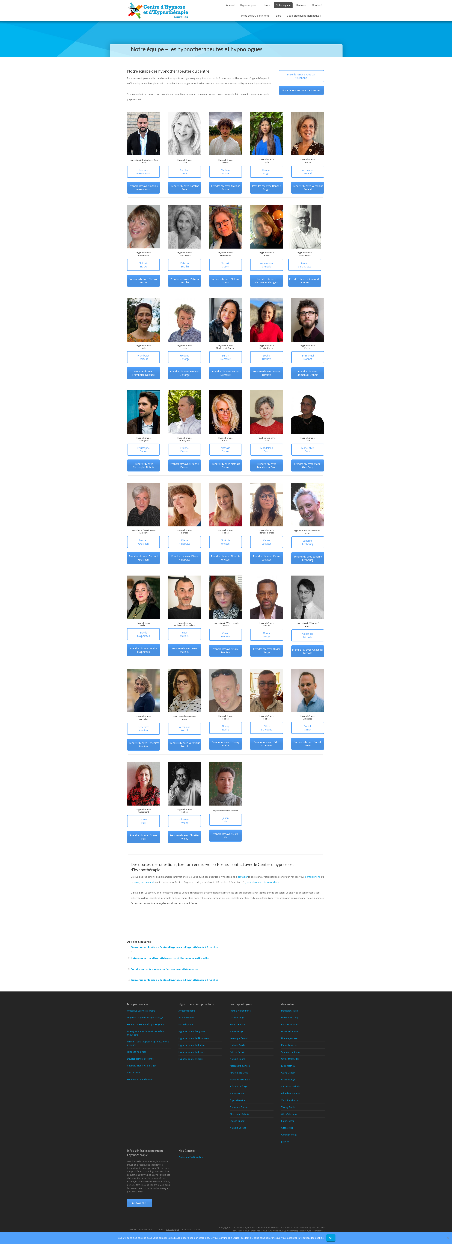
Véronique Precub (184, 728)
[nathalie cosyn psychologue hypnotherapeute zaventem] (225, 227)
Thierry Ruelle (226, 727)
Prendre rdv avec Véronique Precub (184, 744)
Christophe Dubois (143, 449)
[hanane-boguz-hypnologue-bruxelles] (266, 133)
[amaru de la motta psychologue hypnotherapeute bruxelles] (304, 227)
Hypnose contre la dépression (194, 1038)
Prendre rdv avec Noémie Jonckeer (225, 558)
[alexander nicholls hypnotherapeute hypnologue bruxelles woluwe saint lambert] (307, 597)
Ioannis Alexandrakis (143, 171)
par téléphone (312, 876)
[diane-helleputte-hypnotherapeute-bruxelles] (184, 504)
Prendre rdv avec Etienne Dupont (184, 465)
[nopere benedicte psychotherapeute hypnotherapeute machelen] (143, 690)
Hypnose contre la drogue (192, 1052)
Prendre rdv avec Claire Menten (225, 650)
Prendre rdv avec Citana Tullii (143, 837)
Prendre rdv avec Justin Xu (225, 835)
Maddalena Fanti (266, 449)
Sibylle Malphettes (143, 634)
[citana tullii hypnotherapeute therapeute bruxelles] (143, 784)
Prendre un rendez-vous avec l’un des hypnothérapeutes (164, 969)
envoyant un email (144, 882)
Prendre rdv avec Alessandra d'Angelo (266, 280)
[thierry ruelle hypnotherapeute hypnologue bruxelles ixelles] (225, 690)
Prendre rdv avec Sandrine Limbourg (308, 558)
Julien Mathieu (184, 634)
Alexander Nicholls (307, 635)
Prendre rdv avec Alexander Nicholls (307, 651)
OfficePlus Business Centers (141, 1010)
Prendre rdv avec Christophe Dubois (143, 465)
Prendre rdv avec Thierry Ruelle (225, 743)
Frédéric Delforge (185, 357)
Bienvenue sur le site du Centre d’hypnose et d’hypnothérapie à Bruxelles (174, 947)
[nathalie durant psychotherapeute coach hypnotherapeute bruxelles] (225, 412)
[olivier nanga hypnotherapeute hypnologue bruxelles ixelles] (266, 597)
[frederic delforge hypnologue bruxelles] (184, 320)
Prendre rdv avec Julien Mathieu (185, 650)
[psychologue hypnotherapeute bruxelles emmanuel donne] (307, 320)
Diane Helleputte (184, 542)
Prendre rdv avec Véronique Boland (307, 187)
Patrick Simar (307, 727)
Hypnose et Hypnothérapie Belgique (145, 1024)
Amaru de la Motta (304, 264)
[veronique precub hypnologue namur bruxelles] (184, 690)
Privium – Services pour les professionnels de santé (148, 1043)
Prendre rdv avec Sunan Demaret (225, 373)
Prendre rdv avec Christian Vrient (185, 837)
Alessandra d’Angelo (240, 1065)
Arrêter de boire (187, 1010)
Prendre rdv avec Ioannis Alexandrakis (143, 187)
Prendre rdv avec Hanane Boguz (266, 187)
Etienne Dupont (184, 449)
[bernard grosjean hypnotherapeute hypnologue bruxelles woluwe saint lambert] (143, 504)
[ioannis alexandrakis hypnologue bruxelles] (143, 133)
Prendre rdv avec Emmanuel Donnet (307, 373)
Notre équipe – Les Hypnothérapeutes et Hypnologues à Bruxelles (170, 958)
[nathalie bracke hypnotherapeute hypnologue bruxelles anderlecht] (143, 227)
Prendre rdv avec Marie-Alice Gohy (307, 465)
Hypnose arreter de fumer (140, 1079)
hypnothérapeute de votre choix (261, 882)
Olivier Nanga (266, 634)
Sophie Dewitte (266, 357)
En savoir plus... (139, 1203)
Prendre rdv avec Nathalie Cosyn (225, 280)
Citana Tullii (143, 821)
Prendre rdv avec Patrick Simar (308, 743)
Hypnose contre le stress (191, 1058)
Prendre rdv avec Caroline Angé (184, 187)
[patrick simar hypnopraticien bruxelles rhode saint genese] (307, 690)
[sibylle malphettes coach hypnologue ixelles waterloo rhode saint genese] (143, 597)
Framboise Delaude (143, 357)
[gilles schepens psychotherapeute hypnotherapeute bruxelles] (266, 690)
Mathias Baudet (225, 171)
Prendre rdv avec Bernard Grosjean (143, 558)
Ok (330, 1237)
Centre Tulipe (134, 1072)
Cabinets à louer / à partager (141, 1065)
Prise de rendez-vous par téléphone (301, 76)
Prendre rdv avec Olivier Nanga (266, 650)
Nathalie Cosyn (225, 264)
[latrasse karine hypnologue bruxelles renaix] (266, 504)
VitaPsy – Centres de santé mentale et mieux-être (145, 1033)
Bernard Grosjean (143, 542)
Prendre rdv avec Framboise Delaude (143, 373)
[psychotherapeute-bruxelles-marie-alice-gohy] (307, 412)
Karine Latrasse (267, 542)
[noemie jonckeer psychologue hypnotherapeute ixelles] (225, 504)
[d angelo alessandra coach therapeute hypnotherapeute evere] (266, 227)
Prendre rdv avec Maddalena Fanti (266, 465)
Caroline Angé (184, 171)
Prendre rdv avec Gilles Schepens (266, 743)
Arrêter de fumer (187, 1017)
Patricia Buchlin (184, 264)
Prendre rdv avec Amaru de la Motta (304, 280)
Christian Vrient (184, 821)
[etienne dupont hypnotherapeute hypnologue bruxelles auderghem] (184, 412)
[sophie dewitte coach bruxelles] (266, 320)
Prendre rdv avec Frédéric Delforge (184, 373)
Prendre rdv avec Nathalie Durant (225, 465)
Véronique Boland (307, 171)
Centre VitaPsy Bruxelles (191, 1157)
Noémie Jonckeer (225, 542)
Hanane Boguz (266, 171)
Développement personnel (140, 1058)
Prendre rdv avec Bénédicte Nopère (143, 744)
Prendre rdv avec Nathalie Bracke (143, 280)
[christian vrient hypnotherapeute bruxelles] (184, 784)
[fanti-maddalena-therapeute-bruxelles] (266, 412)
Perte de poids (186, 1024)
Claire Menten (225, 634)
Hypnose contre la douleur (192, 1045)
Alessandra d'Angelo (266, 264)
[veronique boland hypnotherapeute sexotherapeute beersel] (307, 133)
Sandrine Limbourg (307, 542)
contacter (243, 876)
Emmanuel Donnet (308, 357)
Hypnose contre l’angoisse (192, 1031)
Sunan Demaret (225, 357)
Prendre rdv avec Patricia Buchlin (184, 280)
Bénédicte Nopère (143, 728)
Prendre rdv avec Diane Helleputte (184, 558)
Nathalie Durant (225, 449)
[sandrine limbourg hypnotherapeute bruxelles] (307, 504)
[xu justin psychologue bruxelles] (225, 784)
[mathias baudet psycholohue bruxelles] (225, 133)
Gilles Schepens (266, 727)
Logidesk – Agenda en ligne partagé (145, 1017)
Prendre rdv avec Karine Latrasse (266, 558)
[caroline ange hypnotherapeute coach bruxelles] (184, 133)
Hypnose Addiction (136, 1051)
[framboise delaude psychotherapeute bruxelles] (143, 320)
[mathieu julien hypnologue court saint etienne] (184, 597)
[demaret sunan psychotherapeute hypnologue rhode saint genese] (225, 320)
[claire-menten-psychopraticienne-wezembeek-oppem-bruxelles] (225, 597)
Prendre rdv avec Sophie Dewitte (266, 373)
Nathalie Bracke (143, 264)
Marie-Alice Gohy (307, 449)
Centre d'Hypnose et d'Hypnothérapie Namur (257, 1227)
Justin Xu (225, 819)
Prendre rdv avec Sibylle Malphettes (143, 650)
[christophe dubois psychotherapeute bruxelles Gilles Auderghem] (143, 412)
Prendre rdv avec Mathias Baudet (225, 187)
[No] (447, 1238)
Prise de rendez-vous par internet (301, 90)
